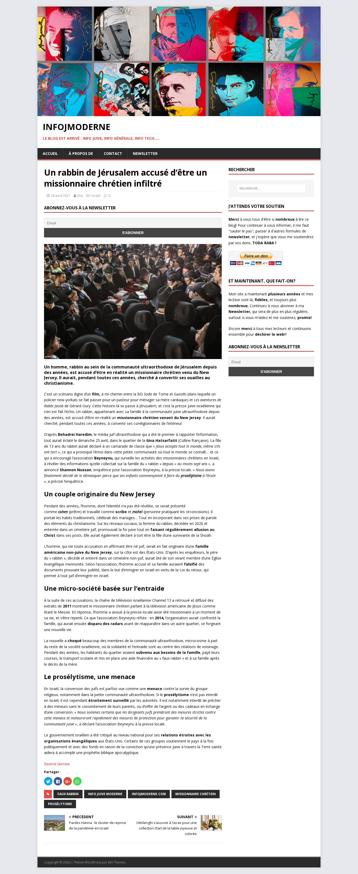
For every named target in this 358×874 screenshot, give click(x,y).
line (80, 195)
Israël (95, 195)
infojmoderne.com (149, 794)
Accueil (50, 153)
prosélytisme (60, 804)
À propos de (81, 153)
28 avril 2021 (60, 195)
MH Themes (117, 862)
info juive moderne (105, 794)
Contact (113, 153)
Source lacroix (57, 763)
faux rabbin (68, 794)
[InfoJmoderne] (179, 113)
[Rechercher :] (271, 188)
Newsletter (145, 153)
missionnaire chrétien (195, 794)
